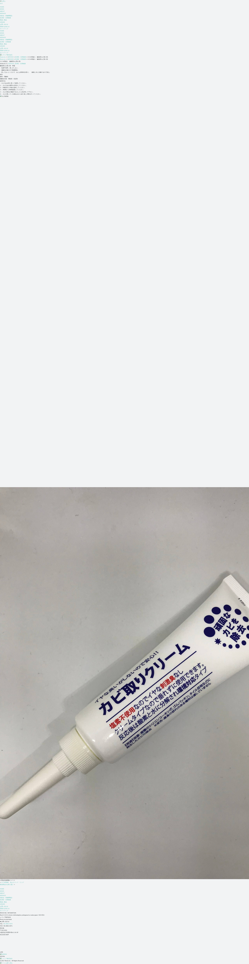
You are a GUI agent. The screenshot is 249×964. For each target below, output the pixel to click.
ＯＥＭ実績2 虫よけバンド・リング (12, 882)
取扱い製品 (3, 20)
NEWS (2, 9)
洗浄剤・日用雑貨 (5, 18)
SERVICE (3, 13)
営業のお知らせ (5, 26)
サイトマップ (4, 28)
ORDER (2, 22)
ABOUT (2, 11)
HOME (2, 7)
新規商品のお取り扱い (7, 884)
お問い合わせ (4, 24)
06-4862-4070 (8, 924)
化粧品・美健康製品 (6, 15)
